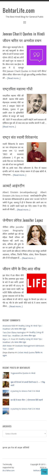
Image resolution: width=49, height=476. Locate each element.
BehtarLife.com (19, 10)
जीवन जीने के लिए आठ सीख (21, 268)
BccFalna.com (9, 470)
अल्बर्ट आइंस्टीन (14, 185)
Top (44, 471)
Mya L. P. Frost (9, 339)
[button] (24, 22)
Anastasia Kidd (9, 325)
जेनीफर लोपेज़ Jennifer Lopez (23, 220)
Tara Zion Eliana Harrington (14, 332)
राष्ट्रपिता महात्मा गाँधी (18, 88)
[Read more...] (13, 78)
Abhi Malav (7, 345)
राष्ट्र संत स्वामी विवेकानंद (20, 137)
